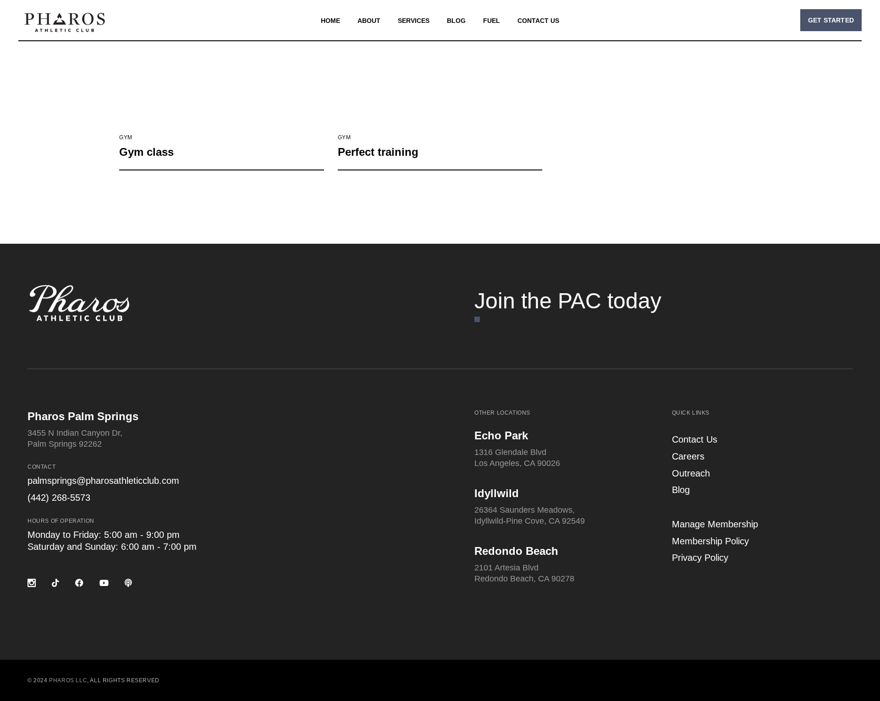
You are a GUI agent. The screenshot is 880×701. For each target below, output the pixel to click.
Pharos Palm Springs (83, 416)
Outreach (691, 473)
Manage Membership (715, 524)
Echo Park (501, 435)
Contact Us (694, 439)
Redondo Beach (516, 551)
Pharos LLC (68, 680)
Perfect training (378, 152)
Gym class (146, 152)
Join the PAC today (567, 301)
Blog (681, 490)
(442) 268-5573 (59, 498)
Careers (688, 456)
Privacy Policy (700, 558)
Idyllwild (496, 493)
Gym (125, 137)
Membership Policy (710, 541)
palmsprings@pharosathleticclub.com (103, 481)
